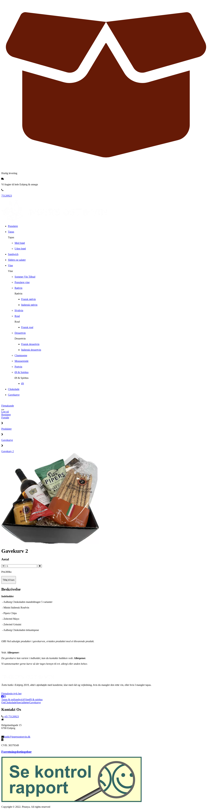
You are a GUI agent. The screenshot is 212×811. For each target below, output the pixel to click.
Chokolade (10, 702)
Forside (5, 417)
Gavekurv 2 (7, 451)
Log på (5, 411)
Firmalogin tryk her (11, 693)
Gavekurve (7, 440)
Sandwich (19, 699)
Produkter (6, 428)
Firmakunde (7, 405)
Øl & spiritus (36, 699)
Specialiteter (22, 702)
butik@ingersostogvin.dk (17, 736)
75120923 (6, 195)
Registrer (6, 414)
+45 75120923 (11, 716)
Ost (3, 702)
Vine (26, 699)
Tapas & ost (7, 699)
